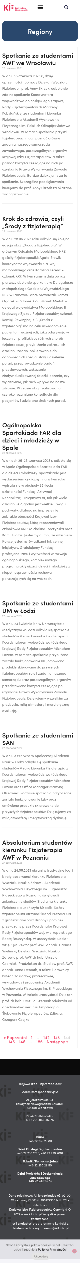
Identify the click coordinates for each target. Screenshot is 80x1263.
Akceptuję (41, 1256)
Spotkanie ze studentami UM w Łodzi (37, 606)
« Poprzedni (15, 1037)
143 (57, 1037)
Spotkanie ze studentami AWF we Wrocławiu (37, 59)
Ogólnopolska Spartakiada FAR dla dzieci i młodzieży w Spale (31, 436)
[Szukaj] (66, 7)
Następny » (57, 1041)
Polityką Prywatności (52, 1249)
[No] (74, 1251)
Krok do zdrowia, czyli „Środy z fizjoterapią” (33, 222)
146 (22, 1041)
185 (39, 1041)
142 (46, 1037)
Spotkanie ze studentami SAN (37, 738)
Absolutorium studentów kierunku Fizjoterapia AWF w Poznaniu (37, 849)
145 (11, 1041)
